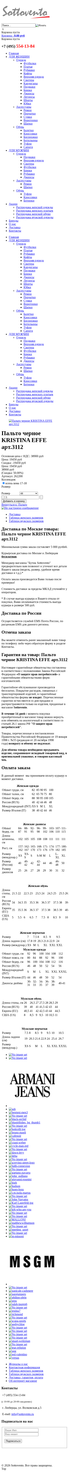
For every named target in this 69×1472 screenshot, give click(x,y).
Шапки (28, 123)
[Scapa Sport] (17, 1320)
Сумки (28, 116)
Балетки (29, 130)
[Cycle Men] (18, 1145)
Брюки (28, 90)
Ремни (28, 110)
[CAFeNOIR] (15, 1135)
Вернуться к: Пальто (14, 504)
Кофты (28, 73)
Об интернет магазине (23, 1380)
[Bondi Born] (18, 1125)
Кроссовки (30, 133)
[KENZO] (18, 1206)
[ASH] (12, 1109)
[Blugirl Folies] (24, 1122)
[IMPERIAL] (18, 1196)
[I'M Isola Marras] (20, 1192)
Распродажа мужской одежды (34, 217)
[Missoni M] (16, 1236)
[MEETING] (18, 1229)
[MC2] (18, 1226)
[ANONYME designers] (18, 1058)
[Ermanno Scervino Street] (22, 1162)
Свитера (29, 80)
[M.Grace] (18, 1216)
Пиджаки (29, 86)
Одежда (21, 60)
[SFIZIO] (18, 1327)
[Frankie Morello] (18, 1169)
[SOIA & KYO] (18, 1337)
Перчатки (30, 113)
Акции (13, 204)
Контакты (15, 230)
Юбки (27, 103)
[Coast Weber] (17, 1142)
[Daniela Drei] (18, 1149)
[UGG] (12, 1351)
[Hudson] (14, 1186)
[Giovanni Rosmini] (20, 1179)
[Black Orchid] (17, 1119)
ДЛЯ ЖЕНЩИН (19, 56)
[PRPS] (13, 1300)
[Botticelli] (17, 1129)
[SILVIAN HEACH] (18, 1334)
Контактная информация (24, 1367)
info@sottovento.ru (22, 1414)
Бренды (13, 220)
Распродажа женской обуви (33, 214)
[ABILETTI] (18, 1054)
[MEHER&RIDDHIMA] (18, 1233)
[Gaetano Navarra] (19, 1172)
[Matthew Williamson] (21, 1222)
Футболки (30, 63)
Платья (28, 66)
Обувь (20, 127)
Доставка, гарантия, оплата (26, 1377)
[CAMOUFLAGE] (18, 1139)
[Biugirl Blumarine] (18, 1115)
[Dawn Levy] (16, 1152)
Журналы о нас (18, 1364)
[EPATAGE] (18, 1159)
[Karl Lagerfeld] (21, 1202)
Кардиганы (31, 83)
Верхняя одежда (34, 76)
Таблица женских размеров (26, 517)
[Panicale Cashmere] (21, 1290)
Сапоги (28, 147)
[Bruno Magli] (17, 1132)
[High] (13, 1182)
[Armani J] (32, 1105)
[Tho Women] (18, 1344)
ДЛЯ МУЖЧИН (19, 150)
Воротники (31, 120)
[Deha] (13, 1156)
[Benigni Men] (18, 1112)
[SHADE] (18, 1331)
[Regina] (14, 1310)
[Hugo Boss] (16, 1189)
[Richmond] (16, 1314)
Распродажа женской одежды (34, 207)
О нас (12, 224)
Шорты (28, 100)
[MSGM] (32, 1284)
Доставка (14, 227)
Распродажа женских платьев (34, 210)
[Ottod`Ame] (18, 1287)
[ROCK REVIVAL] (18, 1317)
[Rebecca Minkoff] (18, 1307)
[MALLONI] (17, 1219)
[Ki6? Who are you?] (20, 1209)
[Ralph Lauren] (18, 1304)
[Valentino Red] (18, 1354)
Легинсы (29, 96)
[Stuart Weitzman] (19, 1341)
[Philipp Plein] (17, 1297)
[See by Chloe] (17, 1324)
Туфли (28, 143)
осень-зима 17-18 (16, 483)
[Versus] (14, 1357)
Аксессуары (23, 106)
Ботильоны (31, 140)
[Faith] (19, 1166)
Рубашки (29, 70)
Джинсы (29, 93)
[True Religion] (17, 1347)
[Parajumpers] (17, 1294)
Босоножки (31, 137)
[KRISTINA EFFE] (18, 1212)
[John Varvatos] (18, 1199)
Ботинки (29, 200)
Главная (14, 53)
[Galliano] (18, 1176)
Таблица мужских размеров (26, 521)
